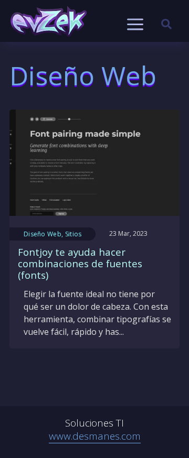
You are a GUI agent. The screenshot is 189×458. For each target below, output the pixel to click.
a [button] (135, 25)
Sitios (73, 234)
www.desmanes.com (95, 436)
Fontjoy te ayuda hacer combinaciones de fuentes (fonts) (80, 263)
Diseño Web (42, 234)
